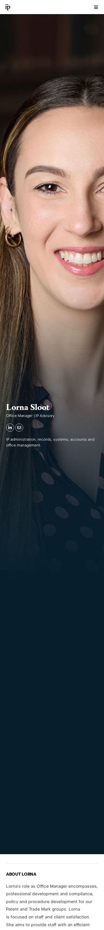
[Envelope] (19, 428)
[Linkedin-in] (10, 428)
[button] (96, 7)
